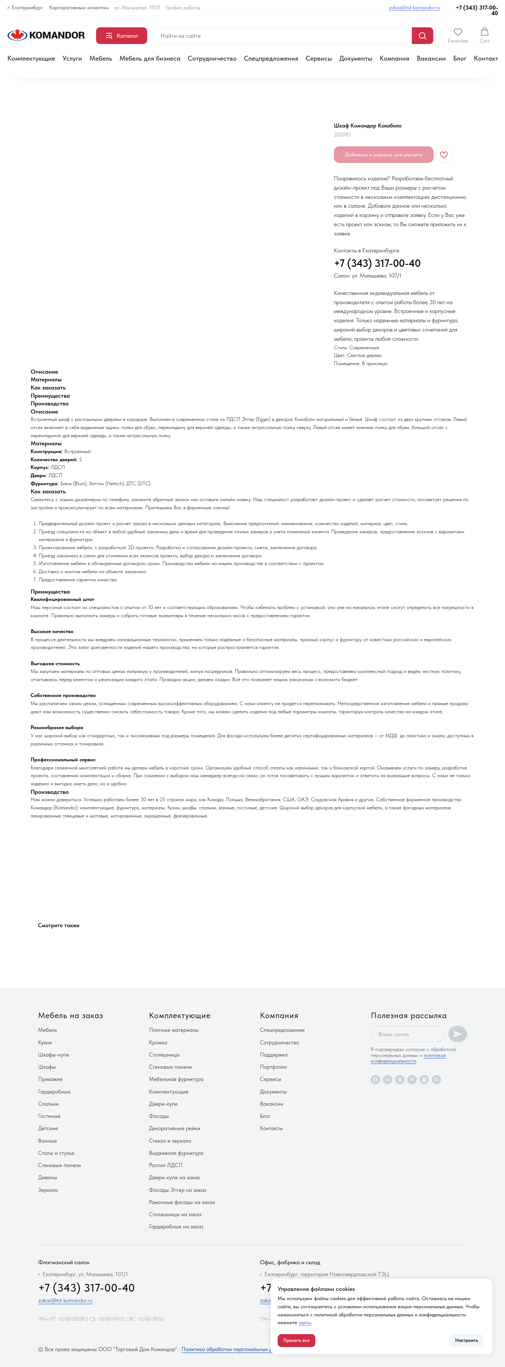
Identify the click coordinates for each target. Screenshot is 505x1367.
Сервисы (319, 58)
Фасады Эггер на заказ (177, 1190)
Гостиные (49, 1116)
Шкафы (47, 1067)
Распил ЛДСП (166, 1165)
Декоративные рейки (174, 1128)
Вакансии (431, 58)
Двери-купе (163, 1104)
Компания (394, 58)
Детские (48, 1128)
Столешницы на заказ (175, 1214)
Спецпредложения (271, 58)
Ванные (47, 1141)
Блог (460, 58)
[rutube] (412, 1079)
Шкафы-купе (53, 1054)
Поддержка (274, 1054)
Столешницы (164, 1054)
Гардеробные (54, 1091)
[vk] (387, 1079)
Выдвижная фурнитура (176, 1153)
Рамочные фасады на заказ (182, 1202)
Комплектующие (31, 58)
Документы (355, 58)
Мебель (100, 58)
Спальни (48, 1104)
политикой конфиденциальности (408, 1058)
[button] (458, 35)
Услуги (72, 58)
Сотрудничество (212, 58)
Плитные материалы (174, 1030)
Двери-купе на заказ (174, 1177)
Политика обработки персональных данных (234, 1349)
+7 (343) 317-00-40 (477, 10)
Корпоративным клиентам (79, 7)
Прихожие (50, 1079)
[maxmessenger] (375, 1079)
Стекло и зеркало (170, 1141)
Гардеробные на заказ (176, 1226)
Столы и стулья (56, 1153)
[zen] (424, 1079)
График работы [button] (183, 7)
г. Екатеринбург (25, 7)
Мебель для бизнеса (149, 58)
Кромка (158, 1042)
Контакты (488, 58)
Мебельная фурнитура (176, 1079)
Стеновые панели (59, 1165)
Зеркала (48, 1190)
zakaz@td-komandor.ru (414, 7)
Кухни (45, 1042)
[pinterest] (436, 1079)
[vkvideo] (399, 1079)
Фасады (159, 1116)
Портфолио (273, 1067)
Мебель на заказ (70, 1015)
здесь (305, 1322)
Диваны (47, 1177)
